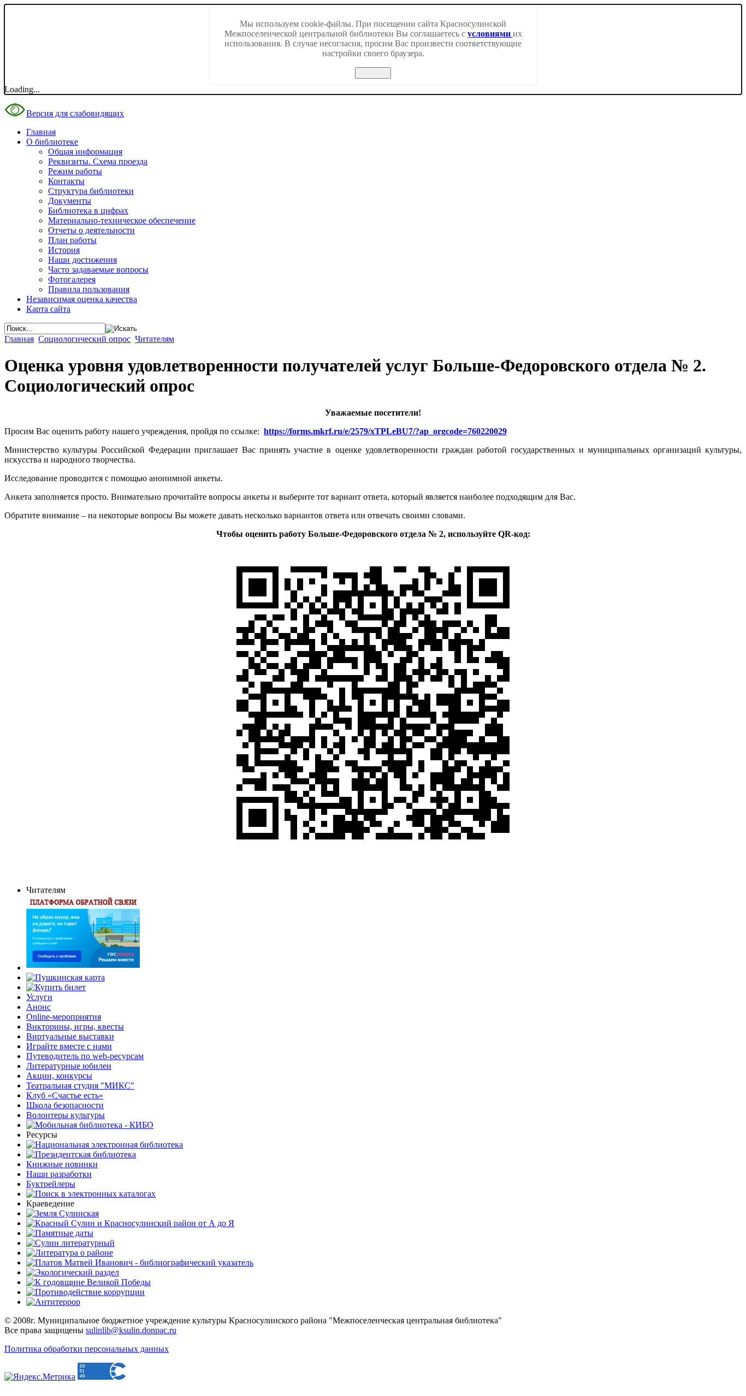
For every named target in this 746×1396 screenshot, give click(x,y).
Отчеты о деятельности (91, 230)
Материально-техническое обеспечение (122, 220)
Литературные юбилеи (68, 1065)
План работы (72, 240)
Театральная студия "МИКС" (80, 1085)
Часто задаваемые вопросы (98, 269)
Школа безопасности (65, 1105)
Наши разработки (59, 1174)
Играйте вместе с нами (69, 1046)
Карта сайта (48, 308)
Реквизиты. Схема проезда (97, 161)
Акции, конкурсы (59, 1075)
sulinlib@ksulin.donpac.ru (131, 1330)
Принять (373, 73)
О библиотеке (52, 141)
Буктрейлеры (50, 1183)
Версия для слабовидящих (75, 113)
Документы (69, 200)
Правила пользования (88, 289)
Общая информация (85, 151)
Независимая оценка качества (81, 299)
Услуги (39, 997)
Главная (41, 132)
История (64, 250)
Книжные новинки (62, 1164)
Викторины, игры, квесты (75, 1026)
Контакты (66, 181)
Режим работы (75, 171)
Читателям (154, 339)
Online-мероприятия (63, 1016)
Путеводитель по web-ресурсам (85, 1056)
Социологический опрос (84, 339)
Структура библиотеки (91, 191)
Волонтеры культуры (65, 1115)
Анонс (38, 1006)
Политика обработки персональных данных (86, 1348)
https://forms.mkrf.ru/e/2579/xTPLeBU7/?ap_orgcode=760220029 (385, 431)
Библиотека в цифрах (88, 210)
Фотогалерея (72, 279)
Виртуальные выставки (70, 1036)
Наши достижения (82, 259)
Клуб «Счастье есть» (64, 1095)
